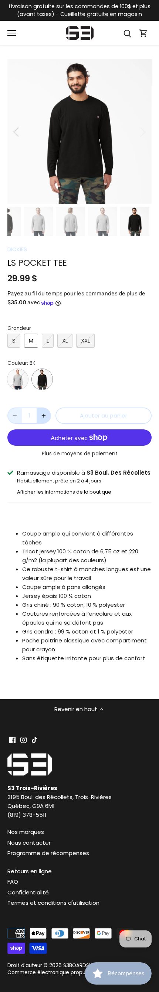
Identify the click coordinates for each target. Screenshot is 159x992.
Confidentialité (28, 892)
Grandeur (19, 328)
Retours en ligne (29, 871)
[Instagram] (23, 739)
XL (65, 340)
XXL (85, 340)
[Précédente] (16, 131)
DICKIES (17, 249)
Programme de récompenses (48, 853)
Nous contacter (29, 843)
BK (42, 379)
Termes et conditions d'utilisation (53, 903)
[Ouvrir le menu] (11, 33)
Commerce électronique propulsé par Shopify (65, 972)
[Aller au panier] (143, 33)
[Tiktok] (34, 739)
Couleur (17, 363)
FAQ (12, 881)
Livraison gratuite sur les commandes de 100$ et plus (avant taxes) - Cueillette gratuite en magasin (79, 10)
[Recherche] (127, 33)
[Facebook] (12, 739)
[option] (79, 131)
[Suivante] (142, 131)
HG (17, 379)
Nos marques (25, 832)
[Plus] (44, 415)
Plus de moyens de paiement (80, 453)
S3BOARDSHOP (81, 965)
